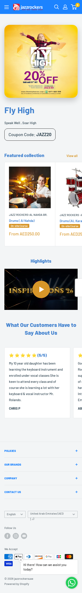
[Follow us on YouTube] (24, 536)
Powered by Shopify (16, 584)
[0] (74, 7)
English (11, 514)
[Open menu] (6, 7)
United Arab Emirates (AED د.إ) (47, 515)
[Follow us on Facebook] (7, 536)
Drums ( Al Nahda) (22, 223)
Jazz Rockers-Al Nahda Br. (28, 214)
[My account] (65, 7)
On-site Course (19, 225)
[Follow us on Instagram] (16, 536)
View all (72, 156)
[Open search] (56, 7)
